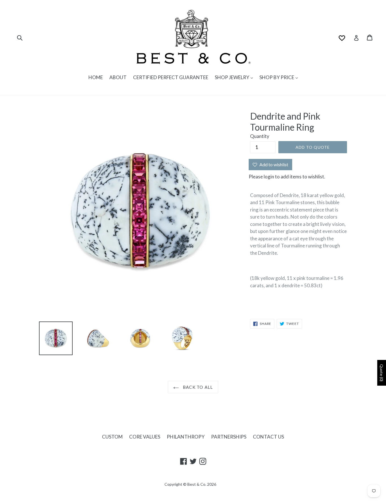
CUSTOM (112, 437)
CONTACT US (268, 437)
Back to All (197, 387)
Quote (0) (381, 372)
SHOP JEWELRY (232, 77)
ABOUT (118, 77)
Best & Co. (196, 484)
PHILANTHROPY (186, 437)
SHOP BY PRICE (277, 77)
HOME (95, 77)
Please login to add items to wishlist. (287, 177)
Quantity (259, 136)
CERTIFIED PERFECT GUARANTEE (170, 77)
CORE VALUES (144, 437)
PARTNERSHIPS (228, 437)
